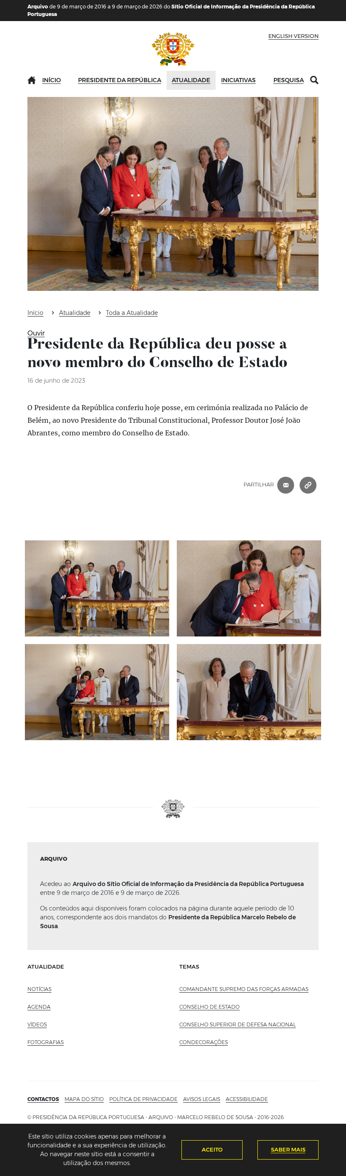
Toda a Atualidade (132, 313)
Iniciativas (238, 80)
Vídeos (37, 1024)
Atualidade (191, 80)
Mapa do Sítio (84, 1099)
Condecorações (203, 1042)
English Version (293, 35)
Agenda (39, 1007)
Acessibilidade (247, 1099)
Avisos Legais (201, 1099)
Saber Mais (288, 1149)
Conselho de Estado (209, 1007)
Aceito (212, 1149)
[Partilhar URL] (308, 484)
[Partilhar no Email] (285, 484)
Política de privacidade (143, 1099)
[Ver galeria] (97, 588)
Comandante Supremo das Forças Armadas (243, 989)
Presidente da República (119, 80)
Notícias (39, 989)
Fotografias (45, 1042)
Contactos (43, 1099)
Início (51, 80)
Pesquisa (288, 80)
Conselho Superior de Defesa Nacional (237, 1024)
